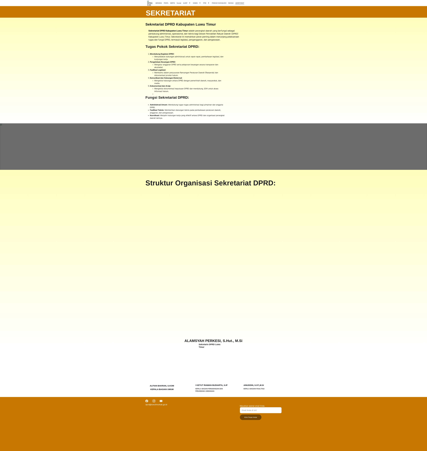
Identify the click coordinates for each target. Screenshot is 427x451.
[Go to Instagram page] (154, 401)
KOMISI (195, 3)
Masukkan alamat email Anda (252, 406)
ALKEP (185, 3)
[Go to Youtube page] (161, 401)
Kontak (179, 3)
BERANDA (159, 3)
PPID (204, 3)
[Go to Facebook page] (146, 401)
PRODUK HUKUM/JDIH (219, 3)
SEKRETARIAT (239, 3)
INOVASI (231, 3)
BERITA (172, 3)
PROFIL (166, 3)
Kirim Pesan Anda (250, 417)
